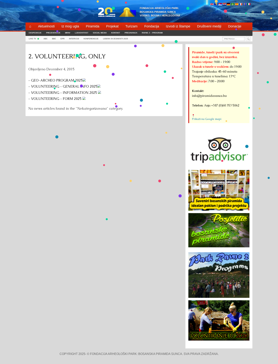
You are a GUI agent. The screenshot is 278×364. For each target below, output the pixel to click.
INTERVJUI (74, 39)
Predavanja (131, 33)
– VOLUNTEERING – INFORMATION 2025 (63, 92)
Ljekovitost (81, 33)
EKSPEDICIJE (35, 33)
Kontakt (115, 33)
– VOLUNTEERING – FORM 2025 (55, 98)
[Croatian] (224, 4)
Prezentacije (53, 33)
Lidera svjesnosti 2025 (115, 39)
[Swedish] (244, 4)
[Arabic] (232, 4)
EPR (62, 39)
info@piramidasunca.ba (209, 96)
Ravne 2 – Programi (152, 33)
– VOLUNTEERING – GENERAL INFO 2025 (62, 86)
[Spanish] (236, 4)
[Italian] (249, 4)
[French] (240, 4)
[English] (212, 4)
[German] (228, 4)
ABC (45, 39)
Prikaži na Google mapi (206, 119)
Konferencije (91, 39)
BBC (54, 39)
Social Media (100, 33)
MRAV (67, 33)
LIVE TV (32, 39)
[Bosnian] (216, 4)
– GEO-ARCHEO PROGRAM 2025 (55, 80)
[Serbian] (220, 4)
